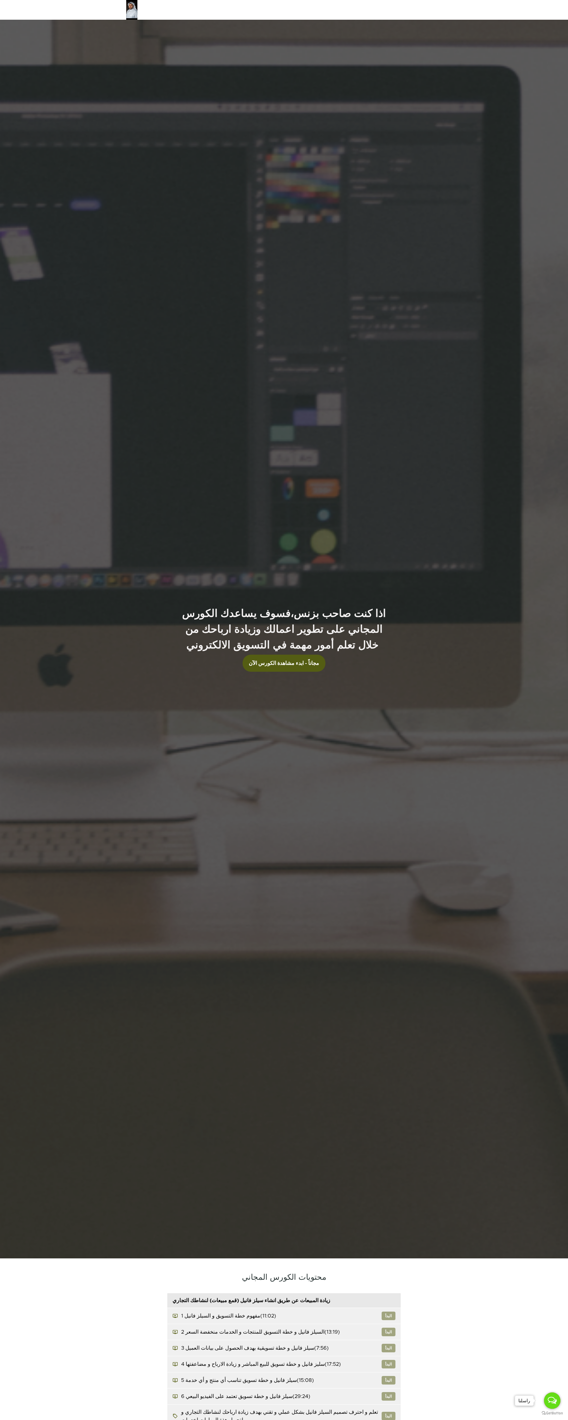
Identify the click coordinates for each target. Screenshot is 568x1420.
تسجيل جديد (430, 10)
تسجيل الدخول (399, 10)
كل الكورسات (366, 10)
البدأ (388, 1316)
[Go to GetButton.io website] (552, 1413)
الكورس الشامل (249, 10)
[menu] (335, 10)
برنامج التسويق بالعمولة (293, 10)
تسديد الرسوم (334, 10)
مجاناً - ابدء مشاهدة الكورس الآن (284, 663)
